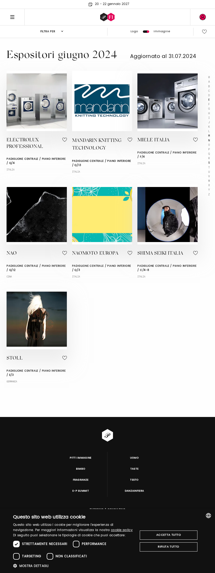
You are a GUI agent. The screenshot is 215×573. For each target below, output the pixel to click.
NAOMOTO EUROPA (95, 253)
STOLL (15, 358)
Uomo (134, 458)
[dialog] (107, 541)
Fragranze (81, 480)
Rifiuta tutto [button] (168, 546)
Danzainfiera (134, 491)
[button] (73, 566)
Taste (134, 469)
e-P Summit (80, 491)
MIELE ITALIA (153, 140)
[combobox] (208, 515)
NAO (12, 253)
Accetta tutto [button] (168, 535)
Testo (134, 480)
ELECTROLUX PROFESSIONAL (25, 143)
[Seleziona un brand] (107, 17)
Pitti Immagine (81, 458)
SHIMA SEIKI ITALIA (160, 253)
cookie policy (122, 530)
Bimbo (80, 469)
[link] (202, 17)
